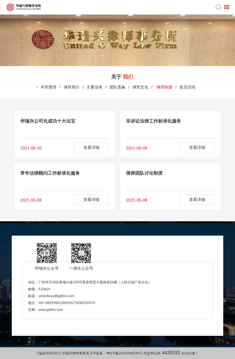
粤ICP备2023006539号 (124, 353)
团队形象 (117, 87)
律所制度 (164, 87)
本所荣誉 (49, 87)
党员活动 (187, 87)
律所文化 (140, 87)
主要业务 (95, 87)
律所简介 (72, 87)
